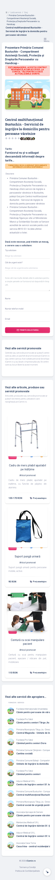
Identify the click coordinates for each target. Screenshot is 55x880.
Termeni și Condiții (27, 867)
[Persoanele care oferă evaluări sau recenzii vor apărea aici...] (33, 138)
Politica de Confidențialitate (27, 871)
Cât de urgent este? (14, 262)
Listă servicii (15, 12)
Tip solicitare (10, 250)
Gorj (26, 12)
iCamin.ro (31, 861)
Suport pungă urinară (27, 556)
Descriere (10, 174)
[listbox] (27, 256)
